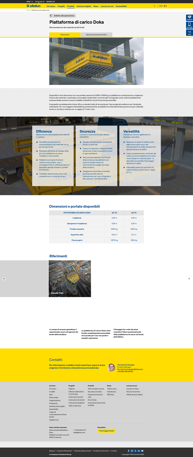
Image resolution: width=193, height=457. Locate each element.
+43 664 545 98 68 (125, 371)
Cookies (114, 451)
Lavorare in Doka (132, 389)
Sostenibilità (121, 6)
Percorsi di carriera (133, 392)
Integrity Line (54, 420)
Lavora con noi (107, 6)
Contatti (52, 392)
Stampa (52, 451)
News (95, 6)
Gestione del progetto (57, 406)
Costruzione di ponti (76, 397)
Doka (28, 10)
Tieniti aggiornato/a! (106, 431)
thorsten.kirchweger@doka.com (130, 369)
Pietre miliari (53, 397)
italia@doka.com (79, 432)
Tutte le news (112, 389)
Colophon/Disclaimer (64, 451)
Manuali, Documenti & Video (96, 34)
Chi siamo (51, 6)
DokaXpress (111, 392)
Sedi (50, 394)
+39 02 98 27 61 (80, 430)
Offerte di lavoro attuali (134, 394)
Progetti (61, 6)
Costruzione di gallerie (77, 403)
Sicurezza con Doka (95, 392)
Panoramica (65, 34)
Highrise (72, 389)
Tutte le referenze (75, 406)
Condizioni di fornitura (101, 451)
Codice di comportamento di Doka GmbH (57, 414)
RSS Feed (110, 394)
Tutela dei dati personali (82, 451)
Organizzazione (54, 400)
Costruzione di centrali (77, 400)
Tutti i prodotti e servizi (96, 389)
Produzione (53, 403)
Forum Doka (92, 400)
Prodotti (70, 6)
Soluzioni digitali (84, 6)
